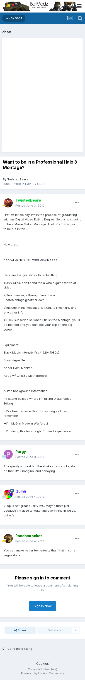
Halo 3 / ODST (35, 184)
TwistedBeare (17, 179)
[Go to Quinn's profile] (8, 494)
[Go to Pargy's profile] (8, 454)
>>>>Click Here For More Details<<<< (31, 259)
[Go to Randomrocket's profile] (8, 538)
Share (21, 630)
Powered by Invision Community (42, 673)
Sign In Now (42, 606)
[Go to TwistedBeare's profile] (8, 202)
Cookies (42, 663)
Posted (29, 205)
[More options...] (76, 203)
